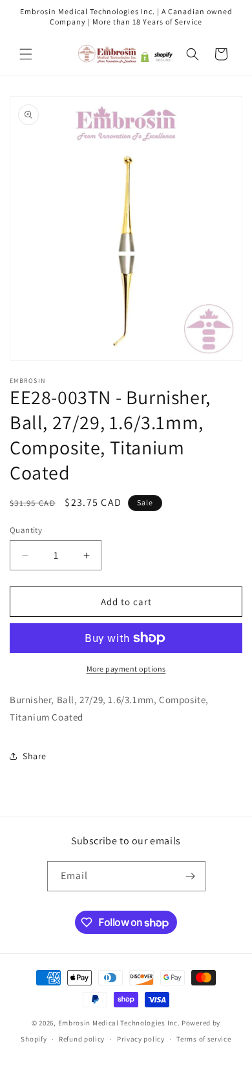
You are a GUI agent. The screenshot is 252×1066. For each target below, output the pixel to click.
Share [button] (35, 756)
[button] (26, 54)
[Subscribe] (190, 876)
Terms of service (203, 1038)
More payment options (126, 669)
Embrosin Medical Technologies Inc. (119, 1022)
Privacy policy (141, 1038)
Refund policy (82, 1038)
